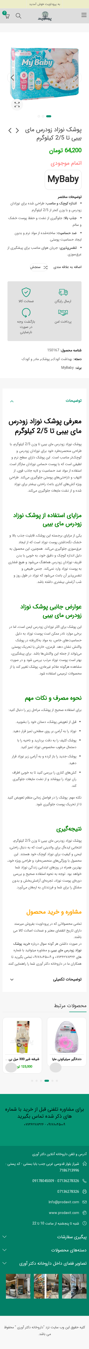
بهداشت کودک (62, 359)
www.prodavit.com (64, 1213)
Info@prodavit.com (64, 1202)
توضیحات (74, 401)
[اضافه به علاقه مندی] (51, 1022)
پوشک (45, 359)
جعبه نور (17, 104)
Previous (77, 78)
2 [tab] (43, 116)
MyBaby (63, 179)
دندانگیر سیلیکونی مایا (66, 1059)
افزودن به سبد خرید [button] (11, 1068)
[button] (57, 1081)
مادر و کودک (30, 359)
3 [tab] (39, 116)
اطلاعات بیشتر (56, 1068)
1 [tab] (48, 116)
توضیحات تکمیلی (67, 979)
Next (12, 78)
